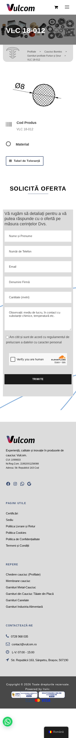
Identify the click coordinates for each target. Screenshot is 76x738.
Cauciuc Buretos (53, 51)
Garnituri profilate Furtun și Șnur (44, 55)
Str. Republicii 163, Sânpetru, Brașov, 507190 (39, 660)
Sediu (9, 519)
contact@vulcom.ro (24, 644)
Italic (46, 689)
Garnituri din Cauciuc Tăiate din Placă (30, 593)
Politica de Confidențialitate (23, 539)
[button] (7, 721)
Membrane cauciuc (18, 581)
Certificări (12, 513)
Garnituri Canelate (17, 600)
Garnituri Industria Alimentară (24, 606)
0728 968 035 (19, 636)
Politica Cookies (16, 532)
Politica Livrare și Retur (20, 526)
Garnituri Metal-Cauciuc (21, 587)
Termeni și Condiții (17, 545)
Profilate (31, 51)
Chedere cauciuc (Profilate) (23, 574)
